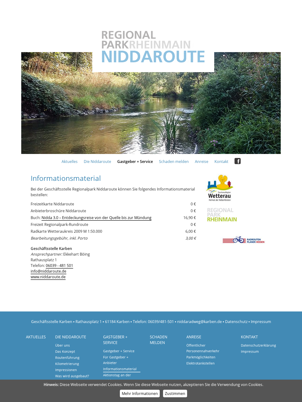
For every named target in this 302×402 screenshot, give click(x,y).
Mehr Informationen (140, 393)
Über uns (62, 345)
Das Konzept (65, 351)
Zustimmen (175, 393)
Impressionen (66, 370)
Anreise (201, 161)
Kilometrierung (67, 363)
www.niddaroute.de (48, 276)
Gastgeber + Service (135, 161)
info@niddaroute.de (48, 271)
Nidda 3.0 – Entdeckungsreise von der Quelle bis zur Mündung (96, 217)
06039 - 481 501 (59, 265)
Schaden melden (174, 161)
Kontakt (221, 161)
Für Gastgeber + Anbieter (115, 360)
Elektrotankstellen (200, 363)
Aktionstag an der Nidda (117, 378)
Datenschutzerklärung (258, 345)
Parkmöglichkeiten (200, 357)
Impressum (261, 321)
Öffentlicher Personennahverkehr (202, 348)
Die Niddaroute (97, 161)
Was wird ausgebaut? (72, 376)
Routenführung (67, 357)
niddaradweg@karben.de (199, 321)
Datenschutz (236, 321)
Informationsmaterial (120, 369)
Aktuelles (70, 161)
